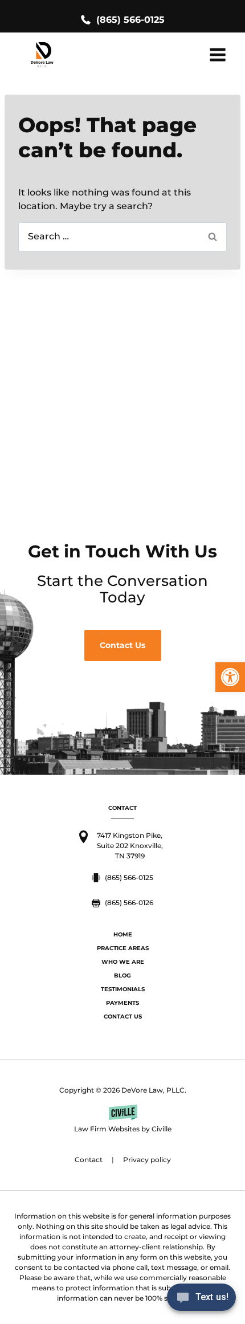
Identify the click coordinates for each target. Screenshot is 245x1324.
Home (122, 934)
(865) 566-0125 (130, 19)
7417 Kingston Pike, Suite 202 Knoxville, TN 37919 (130, 845)
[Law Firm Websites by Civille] (122, 1119)
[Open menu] (217, 54)
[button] (230, 677)
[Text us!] (201, 1300)
